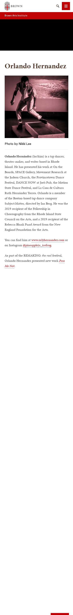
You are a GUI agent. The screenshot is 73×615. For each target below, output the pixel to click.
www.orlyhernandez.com (47, 240)
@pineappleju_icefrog (37, 245)
